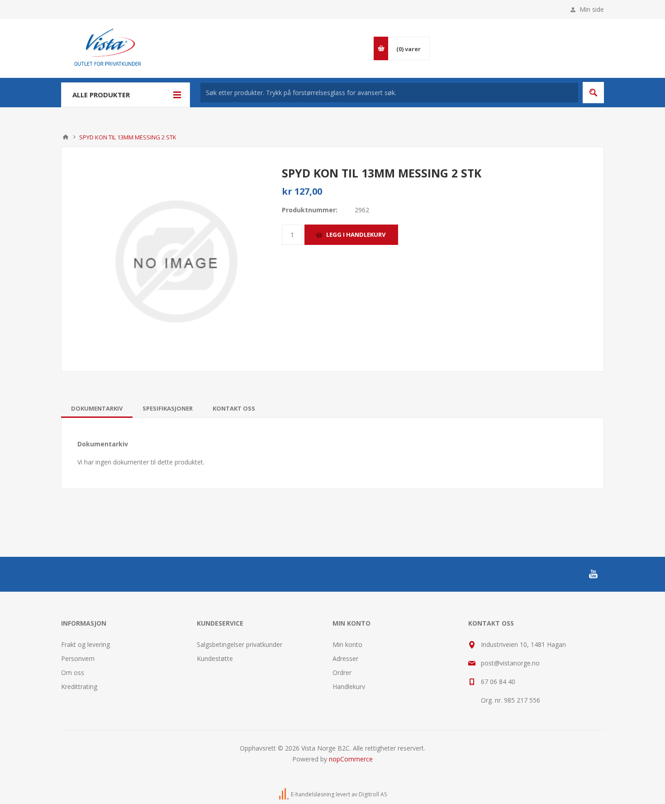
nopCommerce (351, 759)
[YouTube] (593, 574)
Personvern (78, 658)
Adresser (345, 658)
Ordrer (342, 672)
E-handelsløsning (312, 794)
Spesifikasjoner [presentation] (167, 408)
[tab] (97, 408)
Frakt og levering (85, 644)
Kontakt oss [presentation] (234, 408)
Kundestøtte (215, 658)
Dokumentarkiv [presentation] (97, 408)
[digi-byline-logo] (284, 794)
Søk (593, 92)
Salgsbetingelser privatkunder (239, 644)
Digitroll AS (373, 794)
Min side (592, 9)
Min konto (347, 644)
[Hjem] (65, 137)
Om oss (72, 672)
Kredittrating (79, 686)
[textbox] (389, 92)
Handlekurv (348, 686)
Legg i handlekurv (355, 234)
